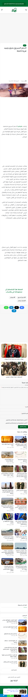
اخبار (25, 45)
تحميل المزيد (14, 670)
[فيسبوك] (22, 307)
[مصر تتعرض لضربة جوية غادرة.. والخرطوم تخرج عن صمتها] (7, 485)
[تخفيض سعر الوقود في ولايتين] (7, 516)
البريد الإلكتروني (24, 413)
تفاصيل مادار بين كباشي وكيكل (10, 662)
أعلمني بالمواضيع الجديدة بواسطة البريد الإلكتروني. (16, 423)
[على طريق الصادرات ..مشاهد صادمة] (7, 454)
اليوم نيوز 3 (23, 81)
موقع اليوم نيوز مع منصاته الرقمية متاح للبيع (14, 3)
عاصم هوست (12, 691)
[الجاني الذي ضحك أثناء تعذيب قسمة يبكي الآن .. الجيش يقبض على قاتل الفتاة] (21, 468)
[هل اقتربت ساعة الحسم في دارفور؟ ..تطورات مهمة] (7, 468)
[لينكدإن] (11, 307)
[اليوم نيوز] (14, 10)
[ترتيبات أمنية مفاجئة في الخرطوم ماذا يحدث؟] (7, 532)
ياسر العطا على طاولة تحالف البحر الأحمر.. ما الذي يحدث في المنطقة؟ (21, 507)
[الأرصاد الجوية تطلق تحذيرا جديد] (7, 439)
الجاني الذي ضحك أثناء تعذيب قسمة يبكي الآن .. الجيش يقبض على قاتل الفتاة (10, 649)
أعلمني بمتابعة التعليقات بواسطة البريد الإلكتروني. (16, 420)
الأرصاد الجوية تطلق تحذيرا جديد (10, 627)
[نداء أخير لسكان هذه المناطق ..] (21, 454)
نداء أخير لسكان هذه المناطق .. (10, 634)
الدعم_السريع (21, 297)
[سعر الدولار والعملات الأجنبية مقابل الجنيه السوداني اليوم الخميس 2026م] (7, 561)
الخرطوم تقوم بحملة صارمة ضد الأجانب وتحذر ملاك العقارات (7, 507)
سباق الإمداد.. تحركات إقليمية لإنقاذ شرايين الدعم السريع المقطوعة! (7, 552)
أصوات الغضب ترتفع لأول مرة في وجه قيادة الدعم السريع (21, 446)
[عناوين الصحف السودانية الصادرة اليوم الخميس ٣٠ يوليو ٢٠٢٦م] (21, 561)
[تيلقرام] (14, 310)
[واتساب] (6, 307)
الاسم (26, 407)
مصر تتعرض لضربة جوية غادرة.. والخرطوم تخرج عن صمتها (7, 492)
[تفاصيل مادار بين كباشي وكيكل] (21, 485)
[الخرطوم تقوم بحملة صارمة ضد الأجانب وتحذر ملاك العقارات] (7, 501)
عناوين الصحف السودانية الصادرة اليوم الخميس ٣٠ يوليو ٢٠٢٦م (21, 568)
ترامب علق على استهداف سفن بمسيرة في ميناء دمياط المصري (21, 552)
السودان (12, 297)
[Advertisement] (14, 28)
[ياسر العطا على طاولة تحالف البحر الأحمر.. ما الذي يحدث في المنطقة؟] (21, 501)
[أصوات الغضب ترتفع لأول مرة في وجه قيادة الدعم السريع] (21, 439)
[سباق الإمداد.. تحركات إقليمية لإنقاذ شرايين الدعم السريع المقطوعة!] (7, 546)
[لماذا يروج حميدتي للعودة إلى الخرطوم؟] (21, 532)
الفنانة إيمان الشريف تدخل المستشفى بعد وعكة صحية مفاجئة (21, 523)
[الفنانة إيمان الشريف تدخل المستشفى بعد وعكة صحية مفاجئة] (21, 516)
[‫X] (16, 307)
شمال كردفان (21, 301)
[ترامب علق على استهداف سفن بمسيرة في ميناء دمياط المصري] (21, 546)
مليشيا (20, 126)
